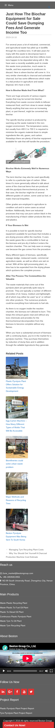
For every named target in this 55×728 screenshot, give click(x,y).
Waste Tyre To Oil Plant (11, 621)
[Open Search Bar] (49, 7)
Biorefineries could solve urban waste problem (14, 463)
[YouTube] (24, 692)
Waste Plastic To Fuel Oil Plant (14, 607)
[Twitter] (31, 692)
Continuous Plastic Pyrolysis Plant (15, 616)
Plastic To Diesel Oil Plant (11, 612)
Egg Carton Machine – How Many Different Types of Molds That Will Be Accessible (16, 426)
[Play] (3, 670)
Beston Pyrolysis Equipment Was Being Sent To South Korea (16, 536)
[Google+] (10, 692)
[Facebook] (17, 692)
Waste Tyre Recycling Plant (12, 625)
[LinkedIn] (3, 692)
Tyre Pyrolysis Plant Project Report (16, 713)
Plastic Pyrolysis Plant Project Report (17, 708)
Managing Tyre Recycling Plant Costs (26, 549)
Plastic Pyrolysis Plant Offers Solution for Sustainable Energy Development (16, 386)
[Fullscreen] (51, 670)
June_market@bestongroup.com (17, 573)
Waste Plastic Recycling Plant (13, 603)
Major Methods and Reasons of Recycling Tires (16, 500)
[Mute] (46, 670)
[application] (27, 658)
